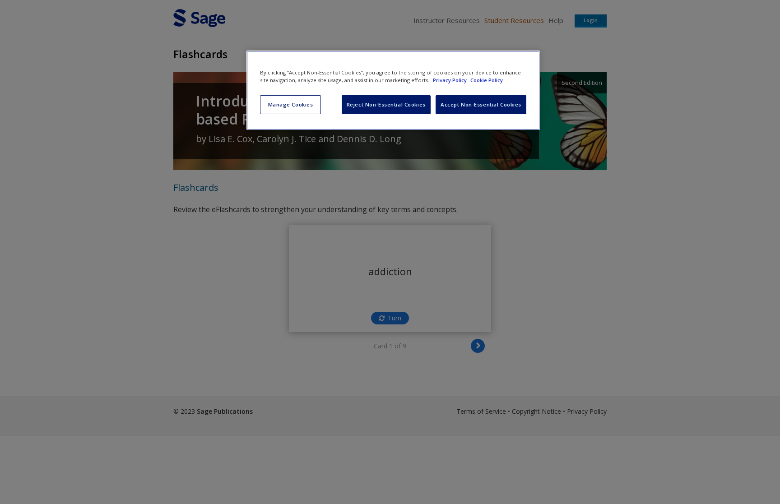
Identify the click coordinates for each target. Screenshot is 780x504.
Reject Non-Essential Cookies (386, 104)
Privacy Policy (450, 80)
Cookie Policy (486, 80)
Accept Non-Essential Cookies (481, 104)
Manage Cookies (290, 104)
